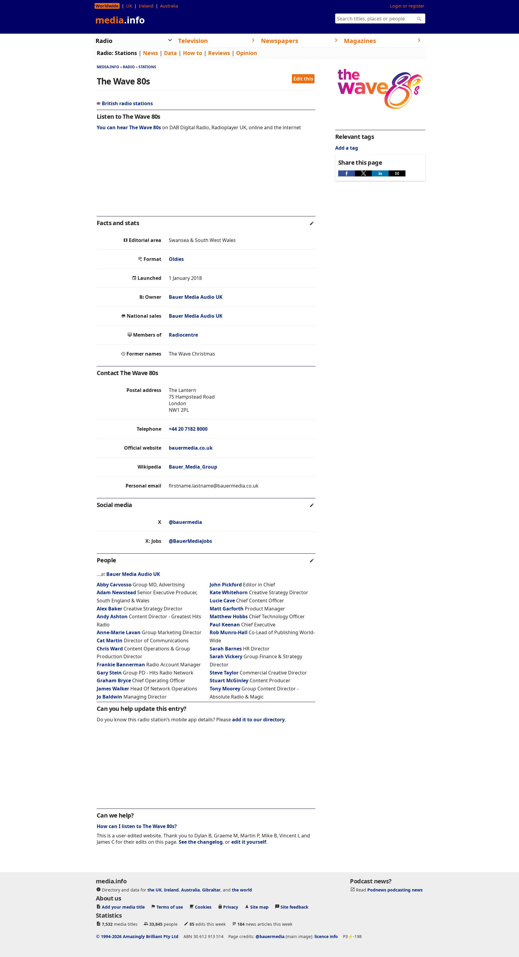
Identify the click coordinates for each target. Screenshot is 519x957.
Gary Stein (109, 672)
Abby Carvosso (114, 584)
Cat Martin (110, 640)
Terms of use (169, 907)
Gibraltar (211, 889)
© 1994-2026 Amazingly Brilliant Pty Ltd (137, 936)
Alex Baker (109, 608)
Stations (126, 53)
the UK (154, 889)
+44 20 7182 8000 (188, 429)
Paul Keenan (225, 624)
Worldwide (107, 6)
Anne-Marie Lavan (119, 632)
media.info (108, 66)
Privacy (230, 907)
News (150, 53)
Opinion (246, 53)
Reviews (219, 53)
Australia (169, 6)
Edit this (303, 78)
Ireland (146, 6)
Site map (259, 907)
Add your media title (123, 907)
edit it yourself (248, 842)
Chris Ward (110, 648)
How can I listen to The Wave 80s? (137, 826)
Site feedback (294, 907)
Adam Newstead (116, 592)
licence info (326, 936)
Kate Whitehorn (229, 592)
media (120, 20)
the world (242, 889)
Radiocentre (183, 335)
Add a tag (346, 148)
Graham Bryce (114, 680)
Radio (129, 66)
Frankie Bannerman (121, 664)
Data (170, 53)
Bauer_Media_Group (193, 466)
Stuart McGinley (229, 680)
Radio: (105, 53)
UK (129, 6)
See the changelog (201, 842)
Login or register (407, 6)
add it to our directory (258, 719)
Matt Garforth (227, 608)
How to (192, 53)
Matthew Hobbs (229, 616)
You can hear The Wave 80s (129, 127)
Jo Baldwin (109, 696)
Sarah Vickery (226, 656)
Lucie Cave (222, 600)
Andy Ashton (112, 616)
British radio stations (127, 103)
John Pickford (226, 584)
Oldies (176, 259)
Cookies (203, 907)
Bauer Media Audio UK (196, 297)
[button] (346, 173)
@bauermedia (185, 522)
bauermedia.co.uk (191, 448)
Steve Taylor (224, 672)
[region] (206, 177)
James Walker (113, 688)
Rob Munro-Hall (228, 632)
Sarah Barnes (226, 648)
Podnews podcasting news (395, 889)
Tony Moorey (225, 688)
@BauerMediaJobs (190, 541)
